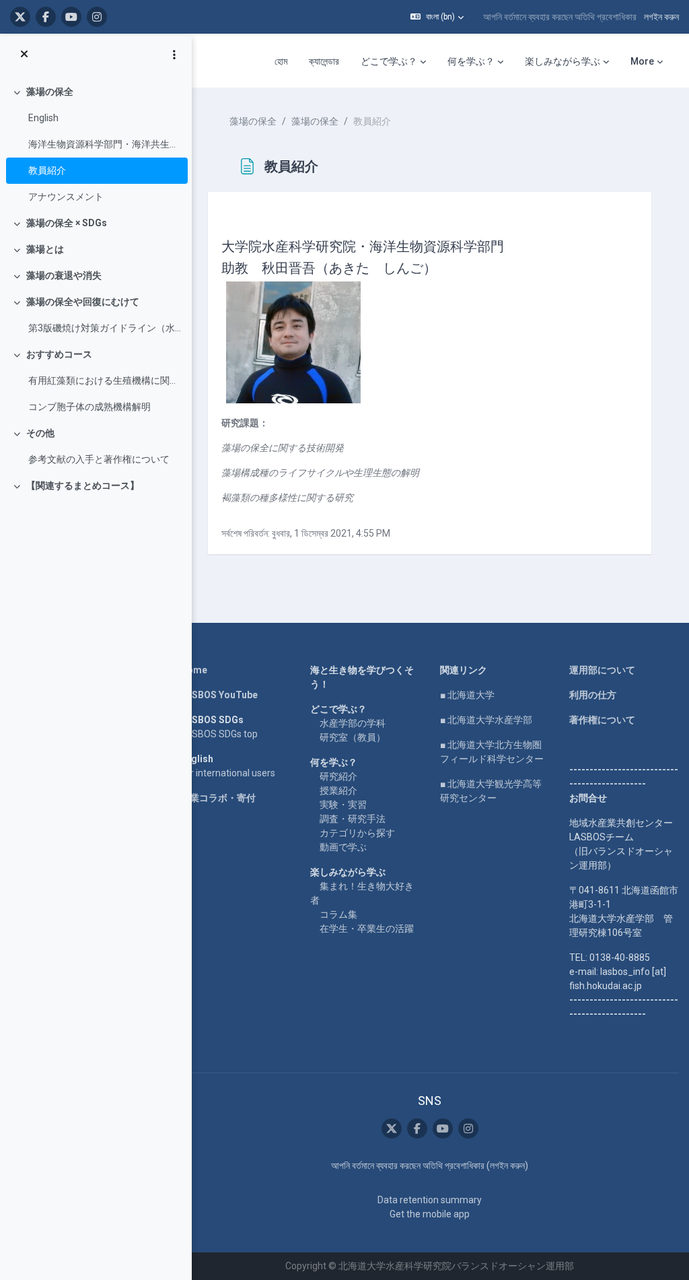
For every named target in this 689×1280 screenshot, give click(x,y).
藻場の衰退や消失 (64, 275)
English (43, 117)
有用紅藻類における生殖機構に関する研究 (104, 380)
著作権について (602, 719)
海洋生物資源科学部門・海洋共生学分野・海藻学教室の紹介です (104, 144)
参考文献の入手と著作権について (99, 459)
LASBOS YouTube (219, 694)
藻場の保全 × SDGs (66, 222)
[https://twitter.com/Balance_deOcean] (20, 17)
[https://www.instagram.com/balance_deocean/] (97, 17)
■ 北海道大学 (467, 694)
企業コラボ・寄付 (218, 798)
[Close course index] (24, 54)
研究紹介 (338, 776)
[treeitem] (95, 144)
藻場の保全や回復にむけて (82, 301)
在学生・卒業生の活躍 (367, 928)
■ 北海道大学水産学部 (486, 719)
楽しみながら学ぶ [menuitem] (562, 61)
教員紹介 (47, 170)
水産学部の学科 (353, 723)
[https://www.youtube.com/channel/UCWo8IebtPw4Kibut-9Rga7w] (71, 17)
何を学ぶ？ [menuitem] (471, 61)
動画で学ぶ (343, 847)
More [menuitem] (642, 61)
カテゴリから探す (357, 833)
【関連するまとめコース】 (82, 485)
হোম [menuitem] (281, 61)
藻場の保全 (49, 91)
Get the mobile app (430, 1214)
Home (193, 670)
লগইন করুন (661, 16)
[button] (437, 17)
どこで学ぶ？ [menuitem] (389, 61)
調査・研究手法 (353, 818)
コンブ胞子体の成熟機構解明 (89, 406)
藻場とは (45, 249)
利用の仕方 (592, 694)
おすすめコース (59, 354)
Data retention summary (429, 1199)
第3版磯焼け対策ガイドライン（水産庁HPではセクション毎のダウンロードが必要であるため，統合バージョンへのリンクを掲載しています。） (104, 328)
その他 (40, 433)
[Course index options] (174, 54)
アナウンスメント (66, 196)
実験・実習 (343, 804)
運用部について (602, 670)
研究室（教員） (353, 737)
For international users (227, 773)
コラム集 (338, 914)
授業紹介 (338, 790)
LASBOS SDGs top (219, 734)
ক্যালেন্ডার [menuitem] (324, 61)
